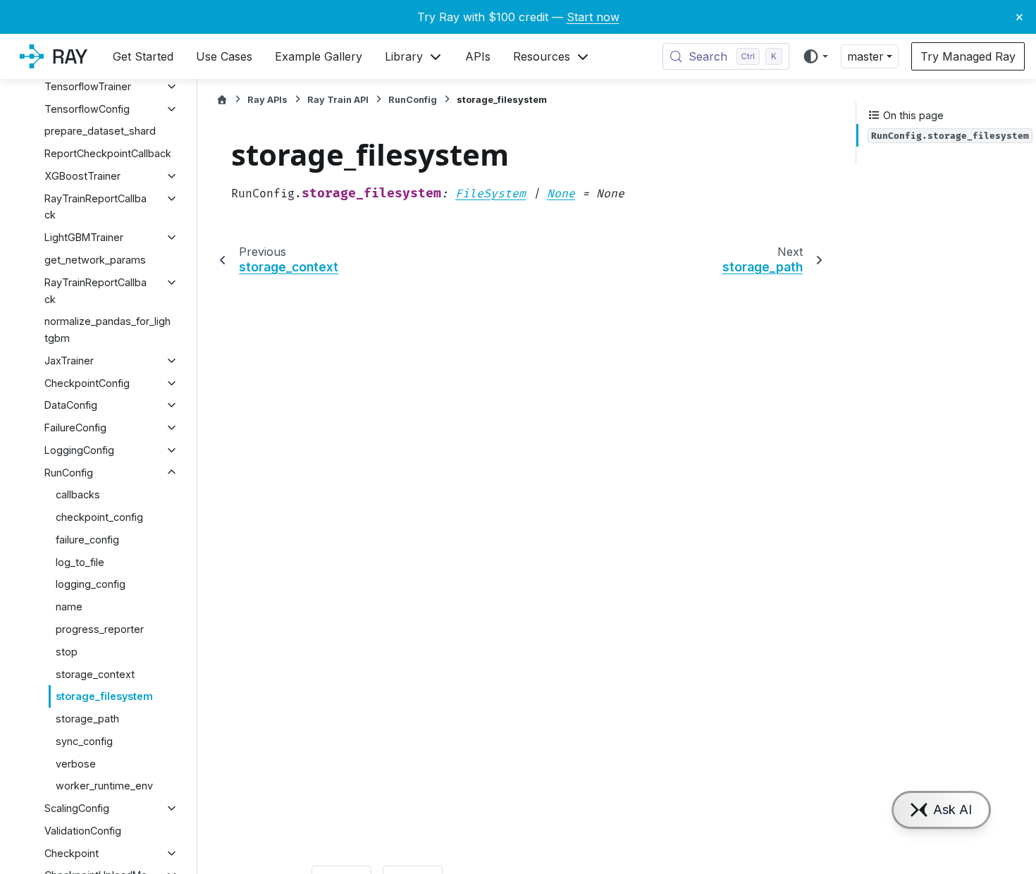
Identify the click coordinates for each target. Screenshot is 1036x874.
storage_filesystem (104, 696)
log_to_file (80, 562)
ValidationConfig (82, 831)
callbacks (78, 494)
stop (67, 652)
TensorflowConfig (87, 109)
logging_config (90, 584)
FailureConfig (75, 427)
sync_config (84, 741)
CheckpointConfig (87, 383)
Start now (593, 17)
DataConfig (70, 405)
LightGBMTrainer (83, 237)
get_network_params (95, 260)
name (69, 607)
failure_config (87, 540)
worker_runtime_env (104, 786)
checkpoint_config (99, 517)
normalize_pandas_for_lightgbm (107, 329)
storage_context (95, 674)
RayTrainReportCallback (95, 206)
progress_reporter (100, 629)
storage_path (87, 719)
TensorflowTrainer (87, 86)
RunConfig (68, 473)
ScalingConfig (76, 808)
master (865, 56)
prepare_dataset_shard (100, 131)
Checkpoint (71, 853)
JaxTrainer (69, 361)
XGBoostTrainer (82, 176)
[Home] (222, 99)
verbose (76, 764)
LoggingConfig (79, 450)
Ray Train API (338, 99)
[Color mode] (815, 56)
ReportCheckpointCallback (107, 153)
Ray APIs (267, 99)
